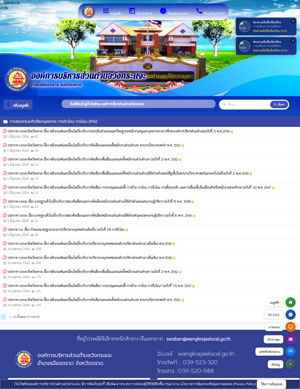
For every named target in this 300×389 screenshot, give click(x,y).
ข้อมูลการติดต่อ (210, 11)
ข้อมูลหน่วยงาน (173, 11)
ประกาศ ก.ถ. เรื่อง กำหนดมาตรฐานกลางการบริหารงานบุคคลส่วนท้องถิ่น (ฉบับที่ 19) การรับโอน (68, 229)
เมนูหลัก (111, 11)
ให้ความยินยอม (271, 384)
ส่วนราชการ (140, 11)
